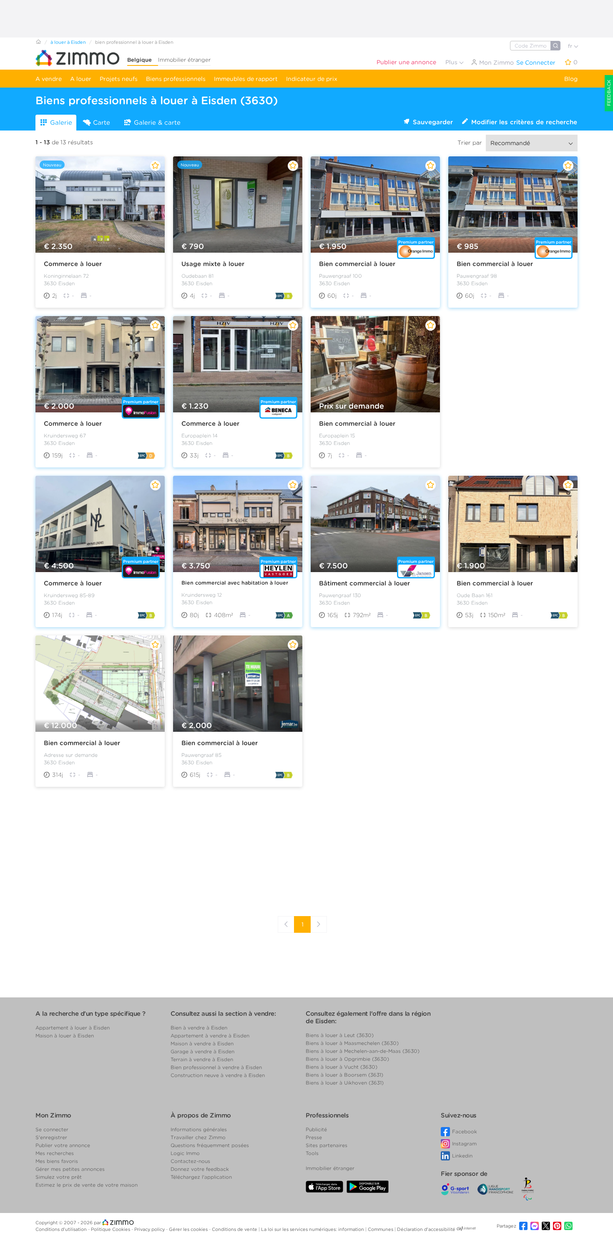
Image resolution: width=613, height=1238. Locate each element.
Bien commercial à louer (357, 264)
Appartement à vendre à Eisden (210, 1035)
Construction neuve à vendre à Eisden (218, 1075)
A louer (80, 78)
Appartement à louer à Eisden (72, 1028)
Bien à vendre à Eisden (199, 1028)
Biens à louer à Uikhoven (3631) (345, 1083)
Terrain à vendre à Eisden (202, 1059)
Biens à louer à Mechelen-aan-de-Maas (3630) (363, 1051)
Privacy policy (150, 1229)
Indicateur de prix (311, 78)
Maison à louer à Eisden (64, 1035)
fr (571, 46)
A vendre (48, 78)
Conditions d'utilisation (61, 1229)
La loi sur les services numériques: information (313, 1229)
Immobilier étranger (184, 60)
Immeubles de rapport (246, 78)
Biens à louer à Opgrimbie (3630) (347, 1059)
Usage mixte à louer (212, 264)
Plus (452, 62)
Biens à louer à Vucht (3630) (341, 1067)
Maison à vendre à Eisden (202, 1043)
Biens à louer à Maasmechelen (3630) (352, 1043)
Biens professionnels (176, 78)
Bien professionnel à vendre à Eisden (216, 1067)
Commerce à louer (73, 264)
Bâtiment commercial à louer (364, 583)
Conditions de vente (235, 1229)
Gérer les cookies (189, 1229)
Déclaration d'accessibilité (426, 1229)
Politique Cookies (111, 1229)
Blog (571, 78)
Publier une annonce (406, 62)
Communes (381, 1229)
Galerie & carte (157, 122)
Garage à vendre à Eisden (202, 1051)
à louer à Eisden (68, 42)
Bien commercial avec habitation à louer (234, 583)
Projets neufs (119, 78)
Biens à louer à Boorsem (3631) (344, 1075)
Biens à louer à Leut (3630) (340, 1035)
